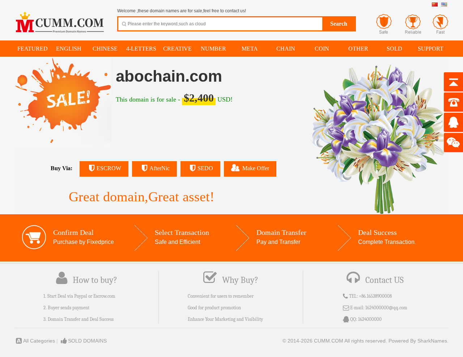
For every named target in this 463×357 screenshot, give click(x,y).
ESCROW (109, 168)
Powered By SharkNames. (418, 341)
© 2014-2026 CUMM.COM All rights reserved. (335, 341)
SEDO (205, 168)
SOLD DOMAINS (87, 341)
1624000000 (370, 319)
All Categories (39, 341)
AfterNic (159, 168)
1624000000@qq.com (386, 307)
